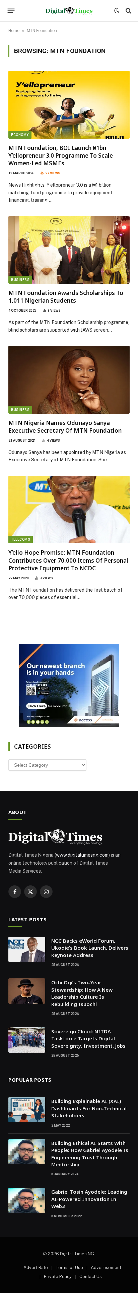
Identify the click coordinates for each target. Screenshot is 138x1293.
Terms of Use (69, 1267)
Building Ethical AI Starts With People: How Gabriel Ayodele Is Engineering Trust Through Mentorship (89, 1154)
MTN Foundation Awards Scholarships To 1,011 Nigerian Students (65, 296)
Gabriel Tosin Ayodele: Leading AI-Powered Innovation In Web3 (89, 1198)
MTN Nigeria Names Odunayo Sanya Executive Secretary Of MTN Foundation (65, 426)
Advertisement (106, 1267)
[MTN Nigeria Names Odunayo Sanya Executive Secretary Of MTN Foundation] (69, 380)
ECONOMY (20, 135)
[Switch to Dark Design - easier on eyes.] (117, 11)
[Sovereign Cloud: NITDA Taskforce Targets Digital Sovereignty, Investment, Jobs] (26, 1040)
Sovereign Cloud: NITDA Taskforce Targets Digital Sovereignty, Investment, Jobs (88, 1038)
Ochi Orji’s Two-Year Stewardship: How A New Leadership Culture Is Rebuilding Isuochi (82, 993)
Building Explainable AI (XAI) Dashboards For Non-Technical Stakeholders (89, 1108)
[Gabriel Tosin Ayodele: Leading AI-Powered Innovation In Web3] (26, 1200)
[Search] (127, 10)
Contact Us (90, 1276)
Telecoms (20, 539)
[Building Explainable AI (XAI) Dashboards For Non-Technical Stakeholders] (26, 1109)
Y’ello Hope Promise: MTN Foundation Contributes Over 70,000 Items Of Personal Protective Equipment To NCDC (68, 560)
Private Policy (58, 1276)
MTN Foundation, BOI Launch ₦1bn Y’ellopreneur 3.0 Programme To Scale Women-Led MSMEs (60, 155)
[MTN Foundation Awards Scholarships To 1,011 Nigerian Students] (69, 250)
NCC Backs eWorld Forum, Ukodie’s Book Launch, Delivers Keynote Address (89, 947)
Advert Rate (35, 1267)
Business (20, 280)
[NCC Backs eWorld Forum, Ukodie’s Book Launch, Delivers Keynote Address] (26, 949)
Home (13, 30)
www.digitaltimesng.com (82, 855)
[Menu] (11, 11)
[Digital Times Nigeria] (69, 11)
